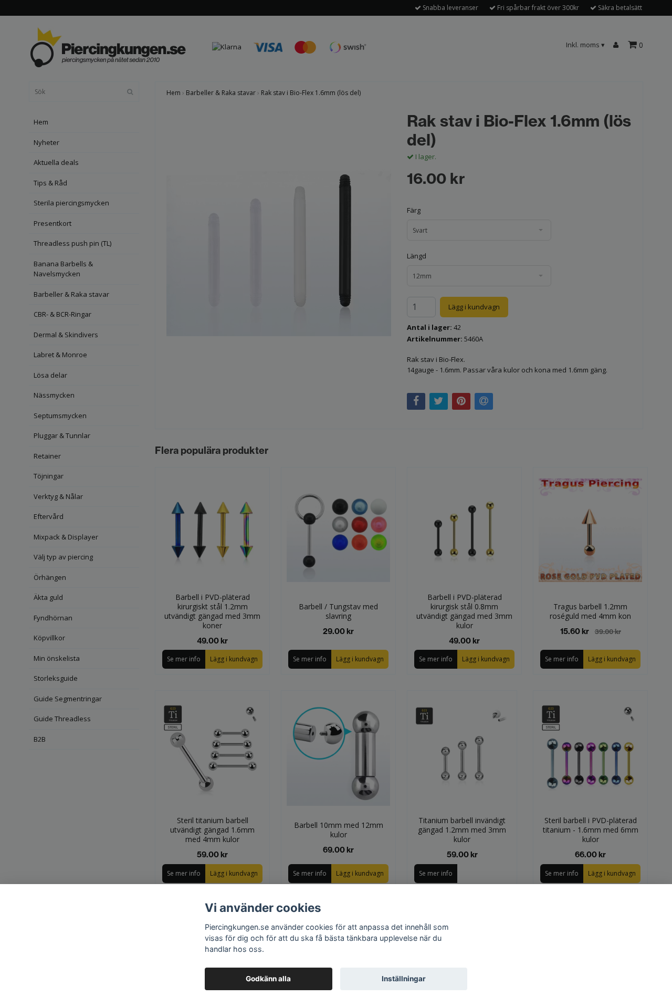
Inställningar (404, 978)
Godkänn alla (268, 978)
